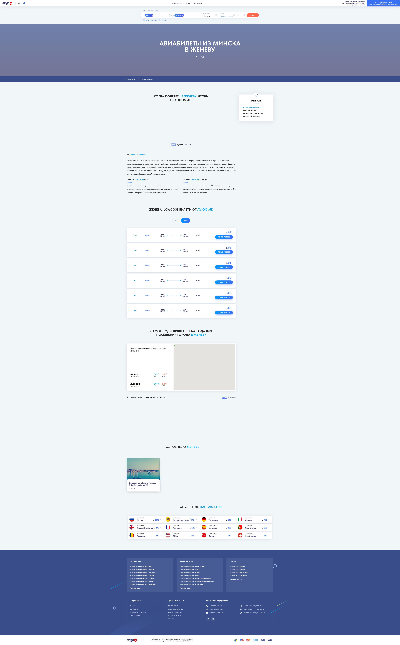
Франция (177, 528)
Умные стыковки (175, 612)
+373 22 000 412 (216, 606)
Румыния (141, 536)
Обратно (222, 13)
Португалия (250, 528)
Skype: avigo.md (216, 613)
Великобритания (145, 528)
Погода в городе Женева (253, 113)
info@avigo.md (216, 609)
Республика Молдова (182, 520)
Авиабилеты (177, 3)
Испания (213, 528)
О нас (132, 606)
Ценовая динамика (253, 107)
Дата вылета (206, 13)
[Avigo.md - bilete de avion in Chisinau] (132, 640)
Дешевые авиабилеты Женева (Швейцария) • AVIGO (142, 484)
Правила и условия (138, 612)
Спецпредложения (175, 609)
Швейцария (250, 536)
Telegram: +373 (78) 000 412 (254, 613)
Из (143, 15)
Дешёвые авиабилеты (192, 566)
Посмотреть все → (136, 588)
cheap (185, 220)
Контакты (198, 3)
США (175, 536)
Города (132, 488)
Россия (140, 520)
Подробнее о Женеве (251, 116)
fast (176, 220)
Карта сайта (135, 615)
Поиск (253, 15)
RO (19, 3)
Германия (213, 520)
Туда (144, 10)
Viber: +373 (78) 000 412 (253, 606)
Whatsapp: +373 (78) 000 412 (254, 609)
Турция (212, 536)
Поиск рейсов (224, 237)
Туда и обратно (153, 10)
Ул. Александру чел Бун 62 (356, 1)
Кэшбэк (171, 619)
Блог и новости (174, 615)
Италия (248, 520)
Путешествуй (237, 566)
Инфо (188, 3)
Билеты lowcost (249, 110)
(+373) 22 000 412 (188, 641)
